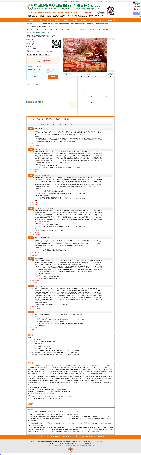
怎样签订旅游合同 (47, 437)
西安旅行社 (100, 1)
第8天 (72, 124)
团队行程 (31, 119)
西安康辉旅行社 (107, 1)
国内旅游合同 (73, 437)
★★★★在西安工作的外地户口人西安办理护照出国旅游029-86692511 (49, 23)
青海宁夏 (28, 32)
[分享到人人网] (39, 102)
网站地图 (112, 1)
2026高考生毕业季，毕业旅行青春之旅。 (99, 23)
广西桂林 (32, 29)
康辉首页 (30, 20)
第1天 (31, 124)
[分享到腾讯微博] (36, 102)
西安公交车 (93, 437)
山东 (80, 29)
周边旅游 (66, 20)
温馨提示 (66, 119)
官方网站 (57, 441)
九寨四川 (63, 29)
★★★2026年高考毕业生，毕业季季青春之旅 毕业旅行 (77, 23)
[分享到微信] (41, 102)
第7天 (66, 124)
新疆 (49, 26)
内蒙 (33, 32)
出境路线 (48, 20)
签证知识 (88, 437)
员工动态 (92, 20)
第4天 (48, 124)
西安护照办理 (66, 437)
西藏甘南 (105, 29)
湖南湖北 (69, 29)
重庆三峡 (85, 29)
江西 (90, 29)
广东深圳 (44, 32)
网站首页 (34, 26)
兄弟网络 (67, 443)
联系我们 (110, 20)
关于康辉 (39, 20)
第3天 (42, 124)
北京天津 (57, 29)
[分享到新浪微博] (33, 102)
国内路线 (57, 20)
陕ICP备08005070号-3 (54, 443)
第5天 (54, 124)
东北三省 (38, 32)
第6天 (60, 124)
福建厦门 (46, 29)
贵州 (41, 29)
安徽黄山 (75, 29)
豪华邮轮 (83, 20)
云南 (37, 29)
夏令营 (50, 32)
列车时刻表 (39, 437)
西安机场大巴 (101, 437)
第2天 (37, 124)
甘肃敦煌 (99, 29)
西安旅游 (75, 20)
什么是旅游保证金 (57, 437)
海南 (27, 29)
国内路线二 (44, 26)
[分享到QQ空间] (30, 102)
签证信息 (49, 119)
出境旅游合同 (81, 437)
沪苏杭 (51, 29)
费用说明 (40, 119)
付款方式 (101, 20)
